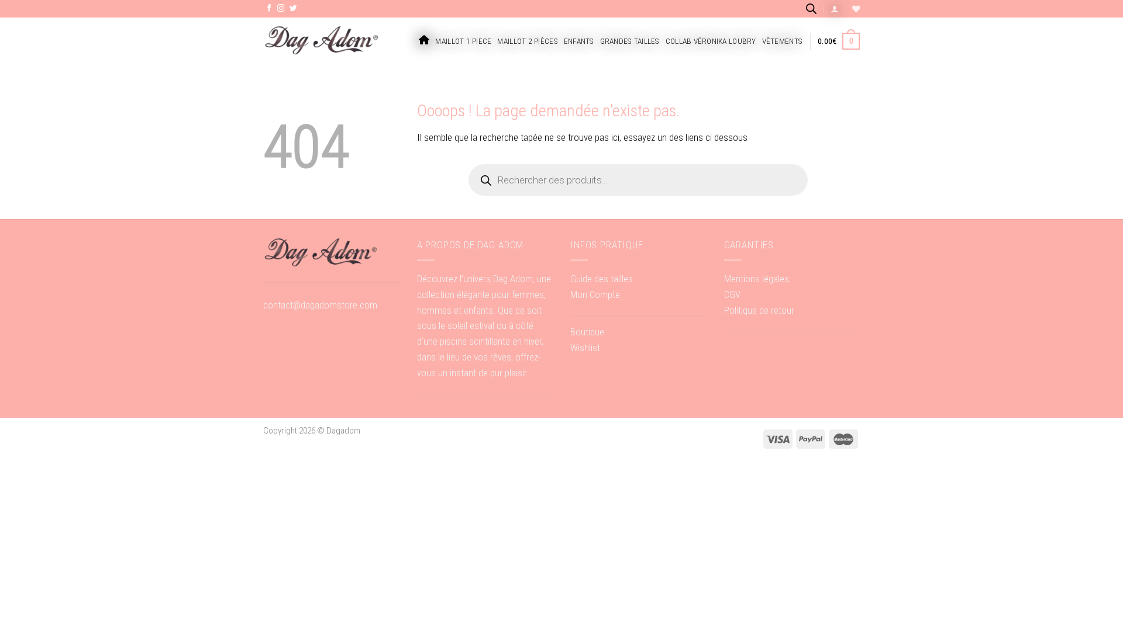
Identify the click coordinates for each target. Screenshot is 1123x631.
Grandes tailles (630, 41)
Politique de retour (759, 310)
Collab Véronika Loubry (711, 41)
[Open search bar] (811, 8)
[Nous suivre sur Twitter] (293, 9)
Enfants (579, 41)
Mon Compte (595, 294)
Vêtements (782, 41)
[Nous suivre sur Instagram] (281, 9)
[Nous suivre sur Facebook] (269, 9)
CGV (732, 294)
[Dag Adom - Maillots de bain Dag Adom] (321, 41)
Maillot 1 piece (463, 41)
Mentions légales (756, 279)
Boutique (587, 332)
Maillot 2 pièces (527, 41)
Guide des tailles (601, 279)
